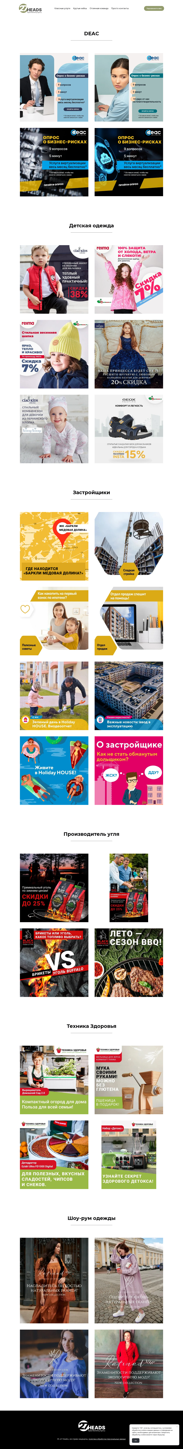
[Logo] (30, 8)
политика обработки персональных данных (107, 1439)
